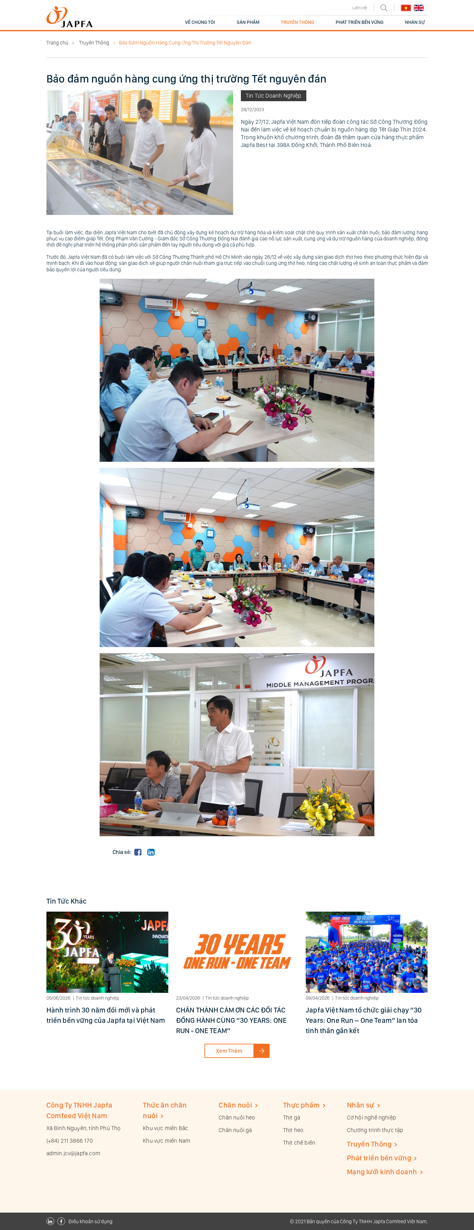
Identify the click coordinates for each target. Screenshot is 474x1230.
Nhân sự (360, 1105)
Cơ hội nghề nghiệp (371, 1117)
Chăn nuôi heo (237, 1117)
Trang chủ (57, 43)
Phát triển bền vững (379, 1158)
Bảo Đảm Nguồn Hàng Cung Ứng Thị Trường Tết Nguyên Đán (185, 43)
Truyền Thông (94, 43)
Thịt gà (291, 1117)
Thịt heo (293, 1130)
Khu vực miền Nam (166, 1140)
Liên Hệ (359, 7)
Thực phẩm (301, 1105)
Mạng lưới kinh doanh (382, 1171)
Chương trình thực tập (375, 1130)
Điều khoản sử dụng (90, 1221)
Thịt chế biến (299, 1142)
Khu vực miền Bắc (165, 1128)
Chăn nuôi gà (235, 1130)
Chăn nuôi (235, 1105)
